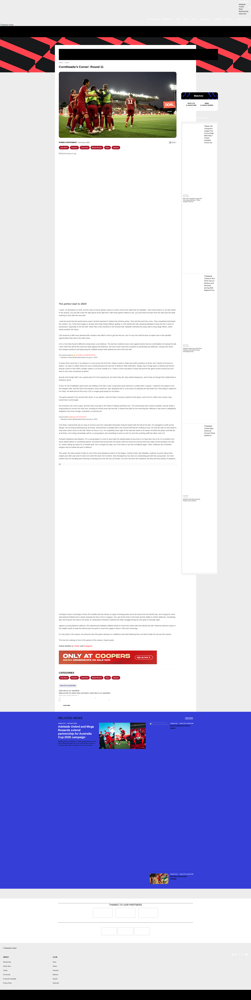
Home (61, 62)
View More (189, 718)
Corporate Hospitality (9, 979)
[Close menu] (245, 994)
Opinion (116, 147)
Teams (193, 19)
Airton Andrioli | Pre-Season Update (180, 727)
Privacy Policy (74, 698)
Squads (55, 979)
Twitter (77, 646)
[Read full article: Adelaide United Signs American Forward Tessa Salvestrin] (210, 498)
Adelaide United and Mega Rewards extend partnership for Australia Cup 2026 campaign (76, 732)
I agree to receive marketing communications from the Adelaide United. (85, 700)
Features (74, 147)
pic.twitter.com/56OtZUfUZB (85, 355)
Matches (55, 974)
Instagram (88, 646)
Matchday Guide (153, 19)
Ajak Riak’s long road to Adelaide (178, 878)
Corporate (218, 19)
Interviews (84, 147)
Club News (64, 147)
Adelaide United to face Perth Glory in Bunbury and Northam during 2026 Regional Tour (192, 350)
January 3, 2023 (91, 357)
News (178, 19)
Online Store (7, 966)
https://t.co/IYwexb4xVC (78, 417)
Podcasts (55, 970)
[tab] (191, 104)
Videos (185, 19)
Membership (167, 19)
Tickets (5, 970)
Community (205, 19)
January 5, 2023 (91, 419)
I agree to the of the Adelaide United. (78, 698)
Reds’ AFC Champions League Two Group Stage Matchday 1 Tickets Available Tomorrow (192, 200)
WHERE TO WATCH (243, 19)
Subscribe (66, 705)
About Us (228, 19)
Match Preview (97, 147)
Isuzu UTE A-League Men (68, 685)
